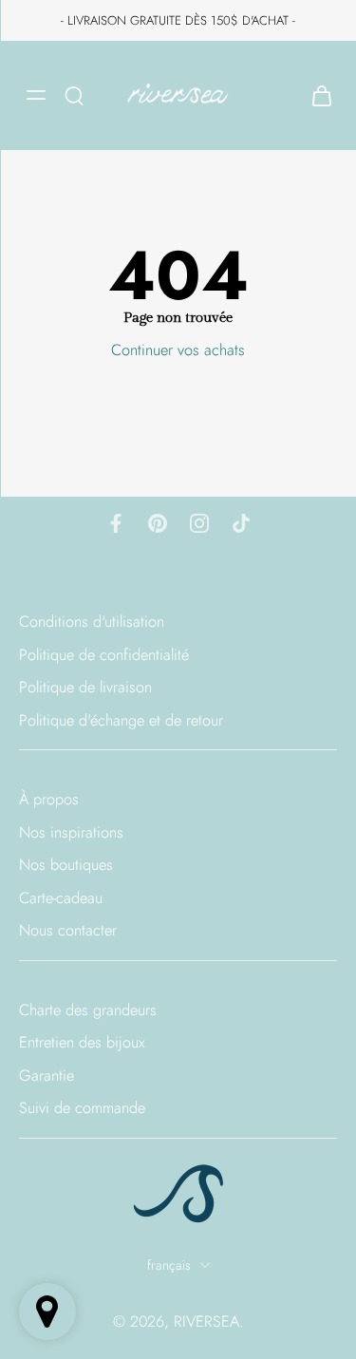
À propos (49, 800)
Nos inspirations (71, 832)
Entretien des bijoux (82, 1043)
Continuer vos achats (178, 349)
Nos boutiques (66, 866)
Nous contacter (68, 931)
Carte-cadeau (61, 898)
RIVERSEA (206, 1321)
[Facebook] (116, 523)
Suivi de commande (82, 1109)
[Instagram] (199, 523)
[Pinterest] (157, 523)
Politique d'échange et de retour (121, 720)
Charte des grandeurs (88, 1010)
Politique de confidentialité (104, 655)
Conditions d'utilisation (91, 621)
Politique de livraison (85, 688)
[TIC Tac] (241, 523)
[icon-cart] (316, 95)
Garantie (46, 1075)
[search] (74, 95)
